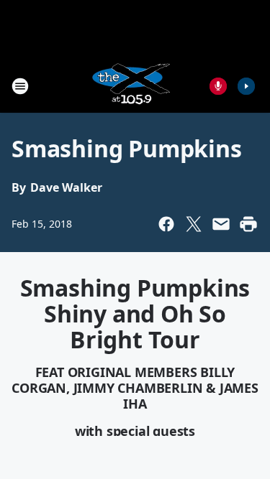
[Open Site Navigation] (20, 86)
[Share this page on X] (194, 224)
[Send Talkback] (218, 86)
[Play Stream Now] (246, 86)
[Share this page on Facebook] (166, 224)
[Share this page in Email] (221, 224)
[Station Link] (130, 85)
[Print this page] (248, 224)
